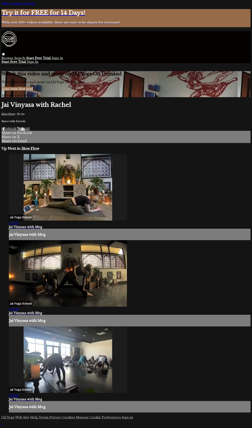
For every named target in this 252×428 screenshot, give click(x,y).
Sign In (32, 62)
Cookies (69, 417)
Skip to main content (18, 3)
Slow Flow (8, 114)
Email (25, 129)
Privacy (56, 417)
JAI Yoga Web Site (15, 417)
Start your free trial (17, 89)
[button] (3, 54)
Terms (44, 417)
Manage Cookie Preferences (99, 417)
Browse (7, 58)
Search (20, 58)
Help (34, 417)
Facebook (9, 129)
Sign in (57, 58)
